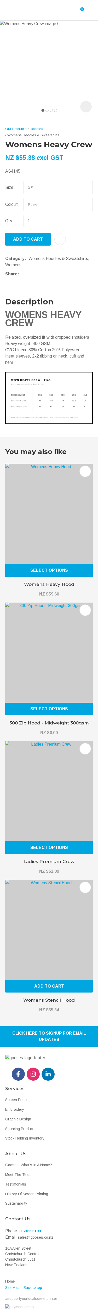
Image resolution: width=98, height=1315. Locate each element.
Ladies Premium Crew (49, 861)
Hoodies (36, 129)
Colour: (11, 204)
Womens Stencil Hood (49, 1000)
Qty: (9, 221)
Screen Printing (18, 1100)
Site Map (12, 1287)
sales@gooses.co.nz (35, 1237)
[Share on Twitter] (29, 274)
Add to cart (28, 239)
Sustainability (16, 1203)
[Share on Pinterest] (45, 274)
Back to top (33, 1287)
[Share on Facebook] (22, 274)
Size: (10, 187)
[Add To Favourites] (60, 239)
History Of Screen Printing (26, 1194)
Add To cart (49, 986)
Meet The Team (18, 1174)
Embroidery (14, 1109)
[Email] (37, 274)
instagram (33, 1074)
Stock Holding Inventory (24, 1138)
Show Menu (19, 10)
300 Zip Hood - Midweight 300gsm (49, 722)
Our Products (16, 129)
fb (18, 1074)
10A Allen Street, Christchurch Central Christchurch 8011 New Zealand (22, 1256)
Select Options (49, 570)
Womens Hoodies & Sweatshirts (33, 135)
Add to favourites (85, 471)
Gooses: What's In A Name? (28, 1165)
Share (11, 274)
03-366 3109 (30, 1231)
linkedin (48, 1074)
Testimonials (15, 1184)
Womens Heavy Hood (49, 584)
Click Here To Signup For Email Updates (49, 1036)
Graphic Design (18, 1119)
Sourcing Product (19, 1129)
